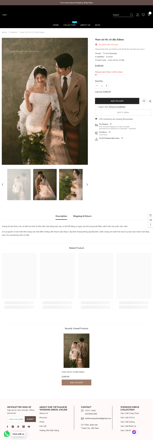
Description (61, 216)
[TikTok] (23, 426)
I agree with (103, 107)
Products (13, 32)
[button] (2, 184)
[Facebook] (7, 426)
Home (4, 32)
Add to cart (117, 101)
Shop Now (88, 2)
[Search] (123, 15)
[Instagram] (13, 426)
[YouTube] (29, 426)
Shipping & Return (82, 216)
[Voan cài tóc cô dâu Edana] (76, 351)
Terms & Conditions (117, 107)
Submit (30, 419)
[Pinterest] (18, 426)
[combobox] (121, 15)
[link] (144, 101)
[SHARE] (149, 101)
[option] (45, 101)
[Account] (137, 14)
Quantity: (99, 81)
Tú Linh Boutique (110, 53)
